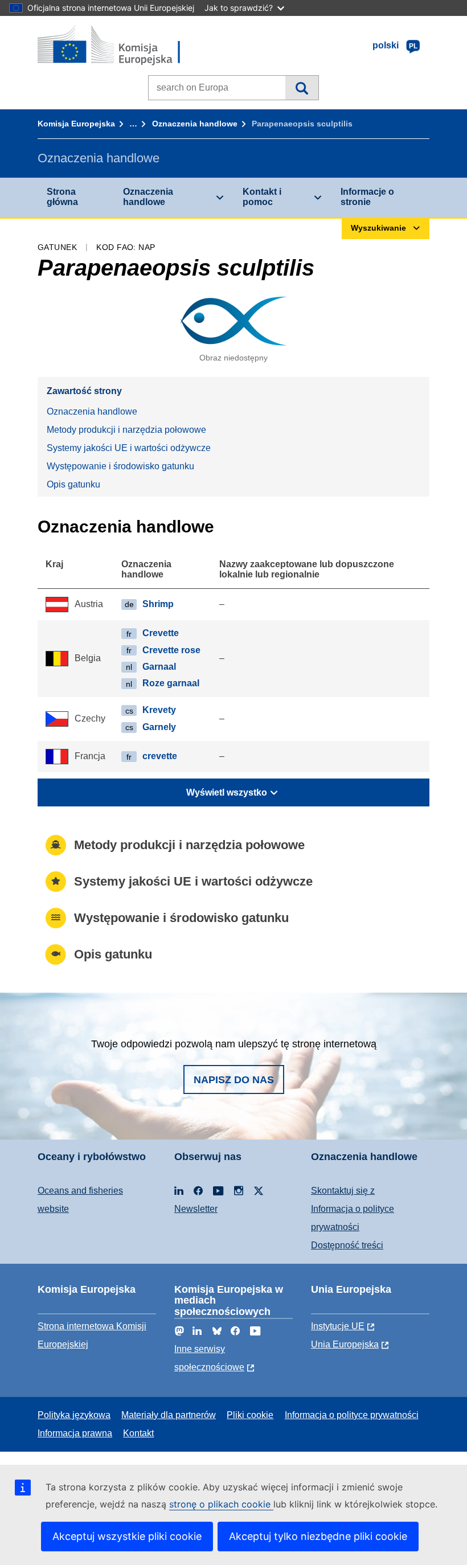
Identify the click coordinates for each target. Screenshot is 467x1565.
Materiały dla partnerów (168, 1415)
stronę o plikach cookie (221, 1504)
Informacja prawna (75, 1433)
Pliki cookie (250, 1415)
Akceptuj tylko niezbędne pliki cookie (318, 1536)
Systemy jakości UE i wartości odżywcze (129, 448)
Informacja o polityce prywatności (352, 1415)
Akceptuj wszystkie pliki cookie (127, 1536)
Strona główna (62, 197)
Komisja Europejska (76, 123)
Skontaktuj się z (343, 1190)
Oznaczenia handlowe (194, 123)
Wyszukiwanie (301, 88)
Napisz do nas (234, 1079)
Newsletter (196, 1209)
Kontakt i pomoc (262, 197)
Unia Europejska (345, 1344)
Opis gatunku (73, 484)
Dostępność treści (347, 1245)
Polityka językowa (74, 1415)
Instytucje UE (337, 1326)
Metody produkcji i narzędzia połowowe (126, 430)
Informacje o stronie (367, 197)
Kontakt (138, 1433)
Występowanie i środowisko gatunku (120, 466)
